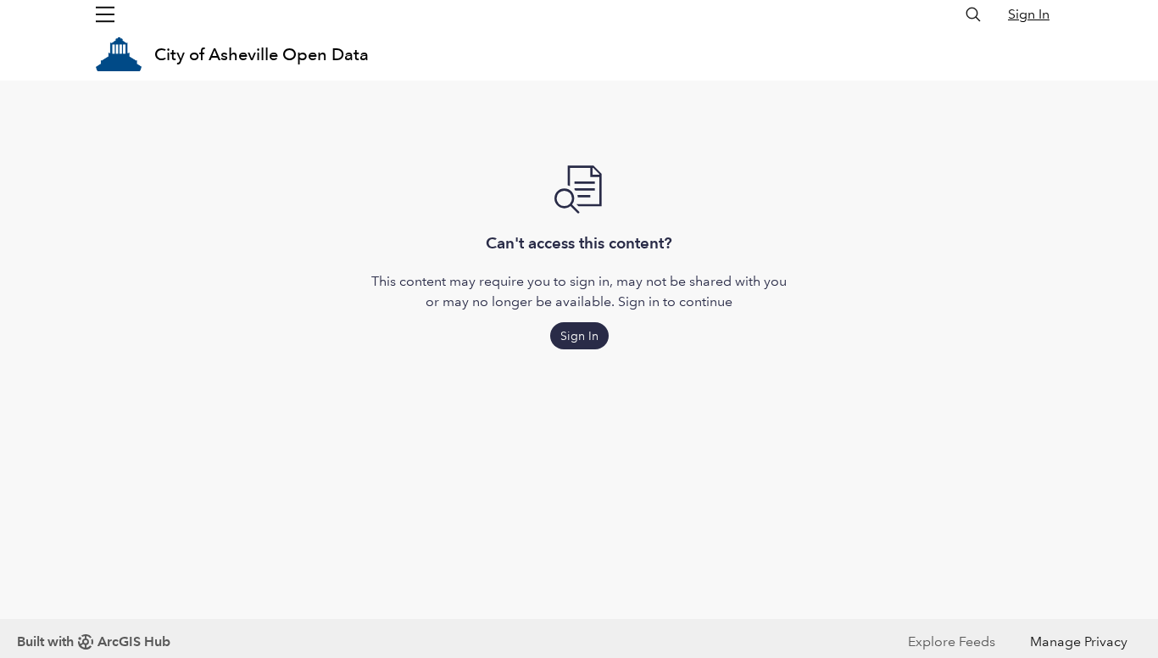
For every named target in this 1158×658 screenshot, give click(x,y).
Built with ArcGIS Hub (93, 641)
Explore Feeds (951, 641)
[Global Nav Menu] (105, 14)
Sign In (1028, 14)
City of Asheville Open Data (261, 54)
